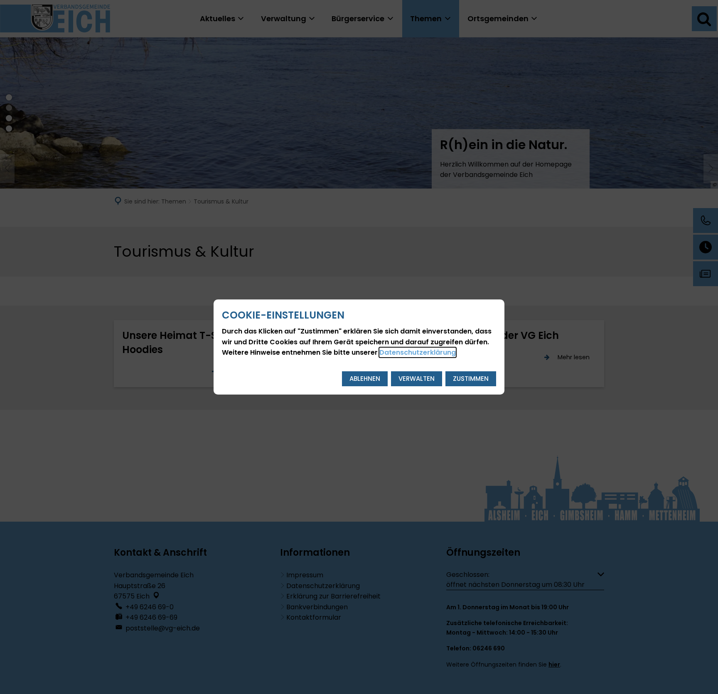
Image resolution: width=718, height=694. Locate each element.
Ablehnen (364, 378)
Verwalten (416, 378)
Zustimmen (471, 378)
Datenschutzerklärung (417, 352)
